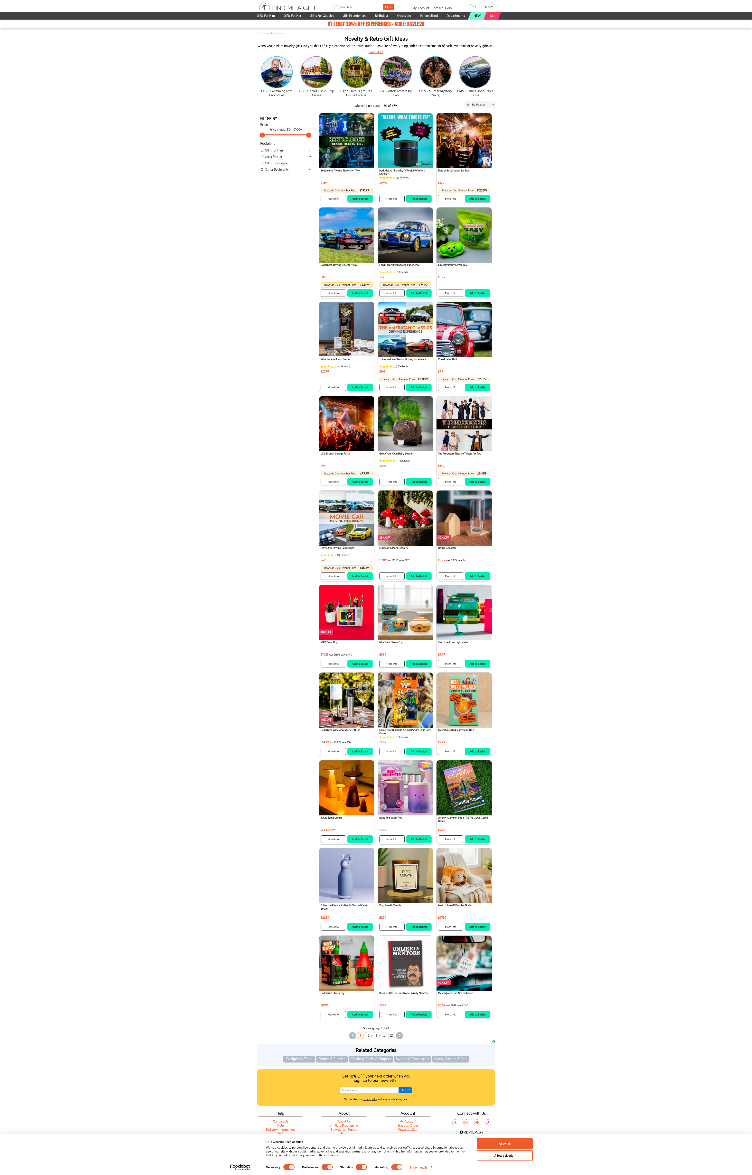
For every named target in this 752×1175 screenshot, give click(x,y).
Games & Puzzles (331, 1059)
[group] (277, 77)
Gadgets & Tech (298, 1059)
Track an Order (408, 1126)
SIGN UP (405, 1090)
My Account (420, 8)
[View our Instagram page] (466, 1122)
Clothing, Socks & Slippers (371, 1059)
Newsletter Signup (344, 1130)
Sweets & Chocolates (412, 1059)
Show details (419, 1167)
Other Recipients (277, 170)
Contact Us (280, 1121)
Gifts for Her (273, 157)
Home (260, 33)
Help (448, 8)
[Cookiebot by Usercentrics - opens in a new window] (240, 1167)
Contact (437, 8)
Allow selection (504, 1155)
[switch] (327, 1167)
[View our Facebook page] (455, 1122)
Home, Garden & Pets (450, 1059)
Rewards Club (407, 1130)
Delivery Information (280, 1130)
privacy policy (370, 1099)
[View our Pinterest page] (477, 1122)
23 (392, 1035)
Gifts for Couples (277, 163)
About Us (344, 1121)
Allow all (505, 1143)
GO (388, 7)
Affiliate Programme (344, 1126)
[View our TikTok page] (488, 1122)
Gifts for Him (274, 150)
